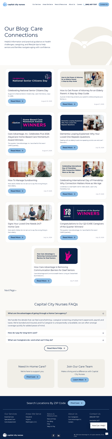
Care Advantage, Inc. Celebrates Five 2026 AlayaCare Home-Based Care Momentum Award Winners (28, 137)
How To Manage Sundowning (22, 180)
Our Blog (50, 421)
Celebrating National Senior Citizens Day (28, 90)
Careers (79, 4)
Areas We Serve (48, 4)
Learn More (78, 380)
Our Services (36, 4)
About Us (72, 4)
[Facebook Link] (53, 435)
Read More (15, 101)
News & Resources (61, 4)
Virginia (28, 419)
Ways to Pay (51, 426)
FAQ (48, 424)
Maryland (29, 417)
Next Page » (10, 290)
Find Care (31, 377)
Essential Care (9, 417)
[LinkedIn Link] (58, 435)
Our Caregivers (73, 417)
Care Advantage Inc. (75, 419)
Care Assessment (10, 422)
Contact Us (104, 4)
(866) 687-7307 (91, 4)
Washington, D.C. (31, 422)
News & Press (51, 419)
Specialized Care (9, 419)
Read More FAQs (54, 348)
